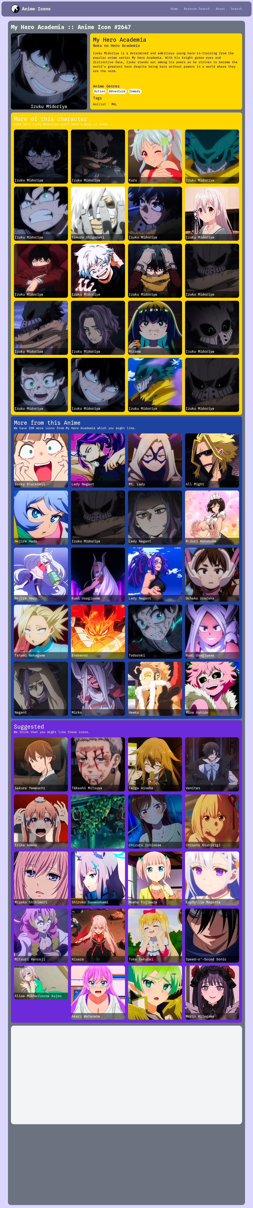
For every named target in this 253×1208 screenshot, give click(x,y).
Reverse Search (197, 9)
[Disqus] (126, 1075)
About (220, 9)
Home (174, 9)
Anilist (99, 104)
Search (236, 9)
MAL (114, 104)
